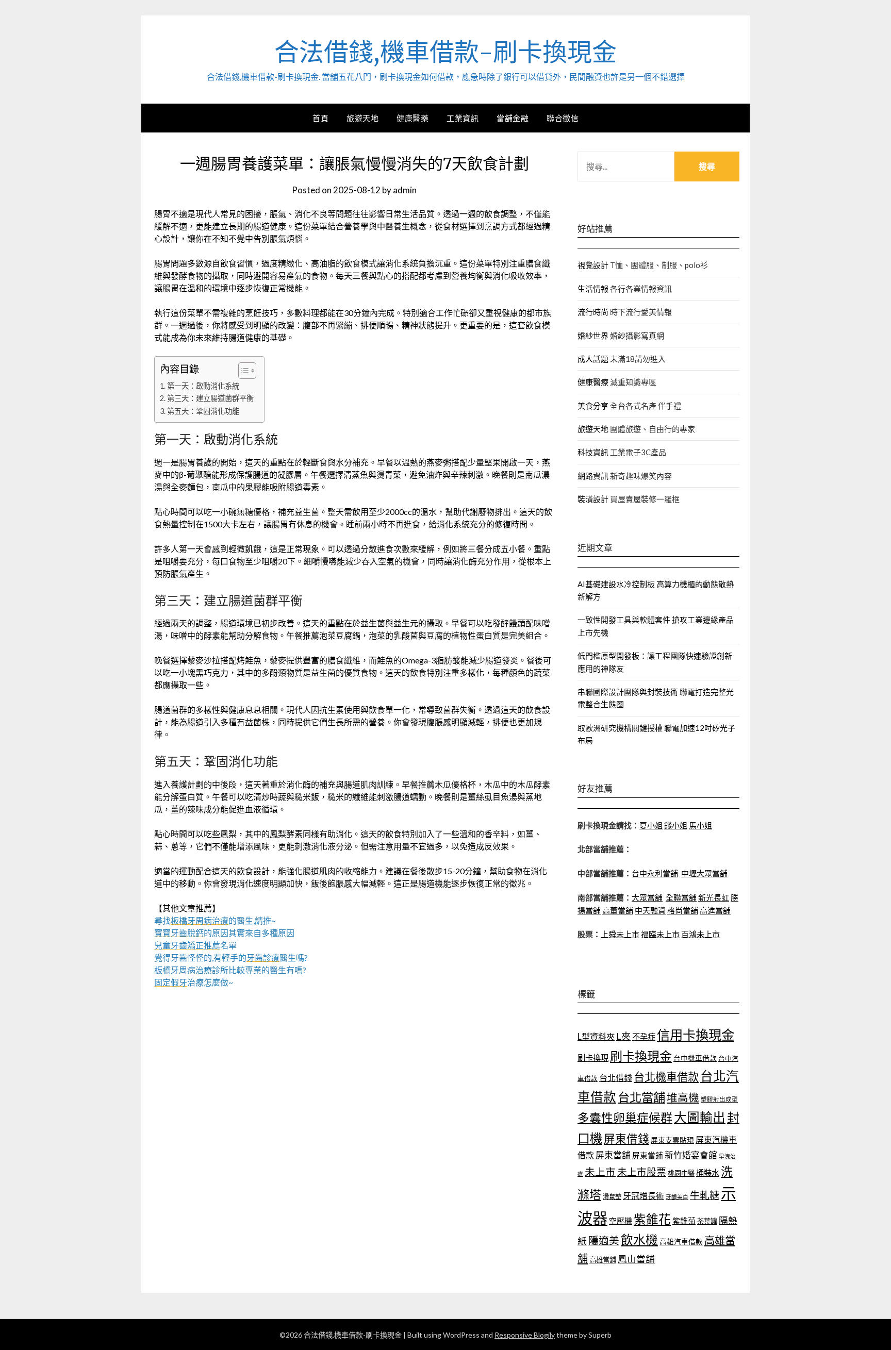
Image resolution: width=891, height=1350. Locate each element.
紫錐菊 (684, 1220)
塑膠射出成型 (719, 1099)
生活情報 (593, 288)
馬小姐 (700, 825)
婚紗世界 (593, 335)
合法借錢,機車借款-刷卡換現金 (445, 52)
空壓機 (620, 1220)
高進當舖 (715, 910)
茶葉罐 (707, 1221)
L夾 (623, 1036)
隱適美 (603, 1240)
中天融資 (650, 910)
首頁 (320, 118)
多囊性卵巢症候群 (625, 1117)
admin (405, 190)
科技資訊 (593, 452)
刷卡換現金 (641, 1055)
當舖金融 (513, 118)
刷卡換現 (593, 1057)
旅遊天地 (362, 118)
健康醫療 (593, 382)
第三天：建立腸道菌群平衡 (210, 398)
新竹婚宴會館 (691, 1154)
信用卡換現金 (695, 1034)
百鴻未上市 (700, 934)
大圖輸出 (699, 1117)
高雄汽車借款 (681, 1241)
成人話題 (593, 358)
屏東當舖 (613, 1154)
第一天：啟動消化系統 (203, 385)
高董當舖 (617, 910)
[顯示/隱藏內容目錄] (242, 370)
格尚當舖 (682, 910)
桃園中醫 (681, 1173)
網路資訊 (593, 475)
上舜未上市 (620, 934)
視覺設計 (593, 265)
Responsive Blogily (524, 1334)
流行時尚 (593, 311)
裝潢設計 (593, 499)
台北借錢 (615, 1077)
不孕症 (643, 1036)
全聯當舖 (681, 897)
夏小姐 (651, 825)
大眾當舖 (647, 897)
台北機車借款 (666, 1076)
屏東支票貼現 (672, 1140)
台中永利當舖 (655, 873)
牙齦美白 (677, 1196)
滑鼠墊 (612, 1197)
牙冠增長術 (643, 1196)
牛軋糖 (704, 1195)
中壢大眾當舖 (704, 873)
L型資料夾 (596, 1036)
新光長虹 (713, 897)
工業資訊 (462, 118)
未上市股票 (641, 1172)
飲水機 (639, 1239)
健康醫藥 (412, 118)
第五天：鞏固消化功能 (203, 411)
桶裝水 (707, 1172)
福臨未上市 (660, 934)
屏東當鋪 (647, 1155)
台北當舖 (641, 1097)
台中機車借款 (695, 1058)
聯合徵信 (563, 118)
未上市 (600, 1171)
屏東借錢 (626, 1138)
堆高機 (683, 1097)
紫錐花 (652, 1219)
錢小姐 (675, 825)
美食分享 (593, 405)
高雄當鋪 (602, 1260)
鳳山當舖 (636, 1259)
